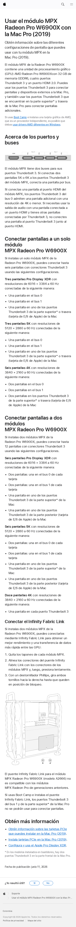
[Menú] (71, 4)
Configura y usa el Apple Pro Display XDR (37, 845)
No (47, 883)
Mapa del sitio (34, 920)
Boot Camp (20, 117)
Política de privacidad (13, 920)
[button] (62, 4)
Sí (35, 883)
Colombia (7, 911)
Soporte (16, 893)
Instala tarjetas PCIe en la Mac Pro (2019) (37, 839)
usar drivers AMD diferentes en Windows (36, 124)
